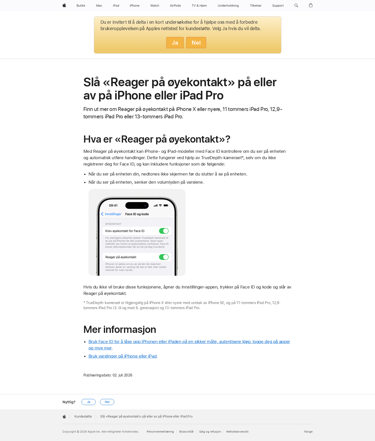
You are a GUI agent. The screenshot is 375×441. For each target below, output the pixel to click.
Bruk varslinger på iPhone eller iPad (123, 356)
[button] (296, 5)
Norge (308, 431)
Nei (196, 42)
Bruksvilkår (186, 431)
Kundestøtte (83, 416)
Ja (175, 42)
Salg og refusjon (210, 431)
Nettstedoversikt (237, 431)
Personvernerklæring (160, 431)
